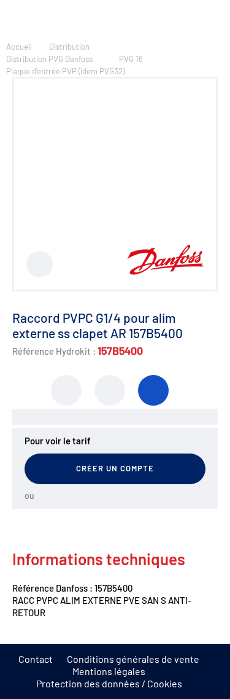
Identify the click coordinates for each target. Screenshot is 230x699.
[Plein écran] (39, 264)
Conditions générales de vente (133, 659)
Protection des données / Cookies (109, 683)
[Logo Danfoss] (165, 271)
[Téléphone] (153, 390)
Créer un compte (115, 468)
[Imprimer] (66, 390)
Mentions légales (108, 671)
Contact (35, 659)
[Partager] (109, 390)
